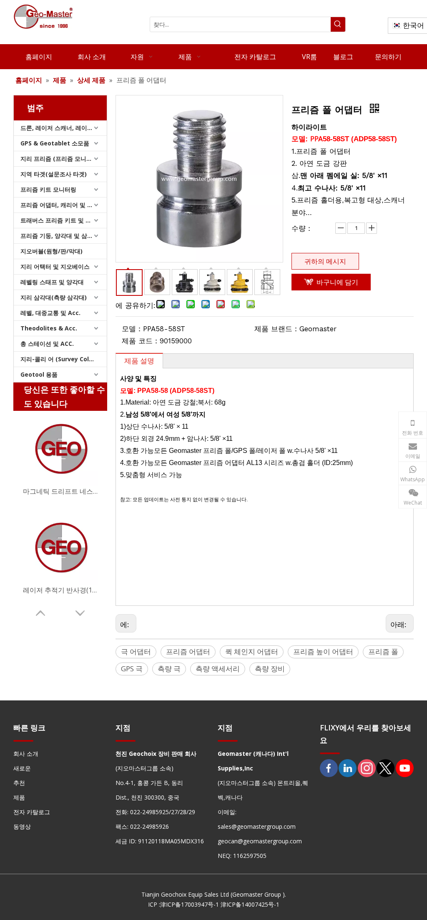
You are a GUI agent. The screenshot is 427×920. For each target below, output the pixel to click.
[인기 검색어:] (338, 24)
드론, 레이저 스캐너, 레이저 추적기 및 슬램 (63, 128)
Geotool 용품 (39, 374)
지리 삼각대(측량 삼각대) (53, 297)
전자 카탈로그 (31, 812)
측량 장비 (270, 668)
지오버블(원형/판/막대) (51, 251)
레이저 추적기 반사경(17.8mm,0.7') (60, 590)
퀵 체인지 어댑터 (251, 651)
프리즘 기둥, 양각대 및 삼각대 (59, 236)
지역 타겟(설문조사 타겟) (53, 174)
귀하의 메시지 (325, 261)
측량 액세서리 (218, 668)
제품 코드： (141, 341)
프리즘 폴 (383, 651)
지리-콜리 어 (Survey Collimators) (63, 359)
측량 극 (169, 668)
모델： (132, 329)
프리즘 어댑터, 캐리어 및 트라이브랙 (63, 205)
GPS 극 (132, 668)
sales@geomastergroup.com (257, 826)
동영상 (22, 826)
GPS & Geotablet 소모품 (54, 143)
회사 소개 (25, 754)
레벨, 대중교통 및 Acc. (50, 313)
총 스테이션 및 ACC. (47, 344)
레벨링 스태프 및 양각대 (52, 282)
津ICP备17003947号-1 (189, 904)
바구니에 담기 (337, 282)
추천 (19, 783)
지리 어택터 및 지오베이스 (55, 266)
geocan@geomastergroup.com (260, 841)
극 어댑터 (136, 651)
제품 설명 (139, 360)
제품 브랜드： (276, 329)
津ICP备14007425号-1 (250, 904)
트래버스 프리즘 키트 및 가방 (58, 220)
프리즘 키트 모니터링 (48, 189)
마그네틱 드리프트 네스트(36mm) (60, 491)
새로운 (22, 768)
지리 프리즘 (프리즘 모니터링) (60, 158)
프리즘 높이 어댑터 (323, 651)
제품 (19, 797)
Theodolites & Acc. (48, 328)
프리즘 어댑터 (188, 651)
